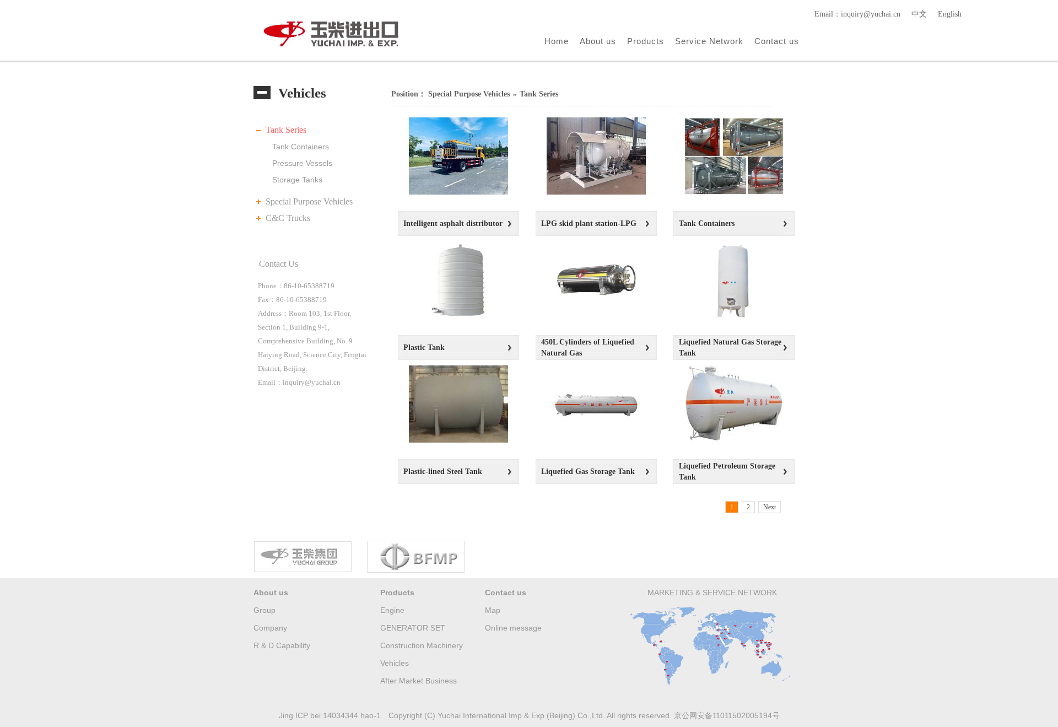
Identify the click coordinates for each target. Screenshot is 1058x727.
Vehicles (394, 663)
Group (264, 610)
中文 (919, 14)
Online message (513, 627)
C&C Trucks (288, 218)
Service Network (709, 41)
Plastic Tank (424, 347)
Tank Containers (300, 146)
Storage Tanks (297, 179)
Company (270, 627)
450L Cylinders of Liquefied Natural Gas (587, 347)
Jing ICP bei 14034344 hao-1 (330, 715)
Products (645, 41)
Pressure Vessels (302, 163)
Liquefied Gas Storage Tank (588, 471)
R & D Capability (281, 645)
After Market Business (418, 680)
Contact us (776, 41)
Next (769, 507)
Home (556, 41)
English (950, 14)
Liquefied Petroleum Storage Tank (727, 471)
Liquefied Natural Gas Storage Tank (730, 347)
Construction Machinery (421, 645)
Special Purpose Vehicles (309, 201)
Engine (392, 610)
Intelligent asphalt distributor (453, 223)
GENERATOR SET (412, 627)
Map (492, 610)
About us (598, 41)
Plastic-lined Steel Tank (442, 471)
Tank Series (286, 129)
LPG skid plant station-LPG (588, 223)
